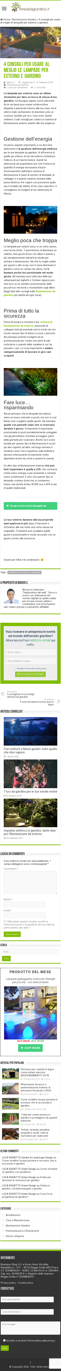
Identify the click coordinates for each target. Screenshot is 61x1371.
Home (6, 19)
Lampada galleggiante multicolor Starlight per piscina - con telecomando (30, 980)
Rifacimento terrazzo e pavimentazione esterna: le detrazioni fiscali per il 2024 (36, 1087)
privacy (43, 669)
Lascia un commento (17, 87)
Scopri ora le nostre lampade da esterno (26, 507)
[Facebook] (30, 1363)
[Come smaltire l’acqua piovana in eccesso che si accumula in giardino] (10, 1104)
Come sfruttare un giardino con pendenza (29, 1170)
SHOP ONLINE (32, 1048)
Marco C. (11, 82)
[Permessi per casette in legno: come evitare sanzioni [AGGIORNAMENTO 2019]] (10, 1073)
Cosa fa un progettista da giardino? (27, 1195)
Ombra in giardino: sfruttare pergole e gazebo (26, 1187)
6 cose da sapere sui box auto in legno (37, 702)
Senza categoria (15, 1236)
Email (8, 910)
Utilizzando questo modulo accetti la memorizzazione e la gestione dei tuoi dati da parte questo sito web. (29, 924)
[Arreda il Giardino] (30, 6)
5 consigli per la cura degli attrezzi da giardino (20, 694)
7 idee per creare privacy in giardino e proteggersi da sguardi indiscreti (39, 1117)
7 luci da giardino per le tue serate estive (30, 791)
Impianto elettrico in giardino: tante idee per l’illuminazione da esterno (30, 832)
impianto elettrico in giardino (24, 572)
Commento (11, 868)
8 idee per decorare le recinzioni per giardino (26, 1179)
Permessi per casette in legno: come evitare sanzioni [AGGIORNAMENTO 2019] (37, 1072)
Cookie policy (25, 1282)
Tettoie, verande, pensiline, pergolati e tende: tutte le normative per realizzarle (35, 1132)
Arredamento (13, 1215)
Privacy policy (8, 1282)
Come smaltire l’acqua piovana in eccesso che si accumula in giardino (39, 1102)
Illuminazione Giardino (24, 19)
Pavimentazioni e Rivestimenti (22, 1230)
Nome (8, 899)
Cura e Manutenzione (17, 1220)
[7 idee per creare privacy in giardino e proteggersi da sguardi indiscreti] (10, 1119)
